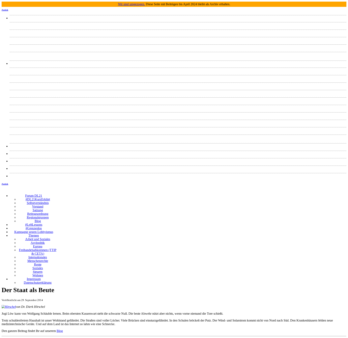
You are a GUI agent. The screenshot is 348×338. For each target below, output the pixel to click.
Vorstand (178, 40)
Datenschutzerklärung (178, 176)
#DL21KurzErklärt (178, 25)
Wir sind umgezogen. (131, 4)
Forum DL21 (178, 18)
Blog (178, 55)
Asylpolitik (178, 78)
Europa (178, 85)
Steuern (178, 130)
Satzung (178, 47)
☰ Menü (202, 192)
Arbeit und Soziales (178, 70)
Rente (178, 115)
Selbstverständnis (178, 32)
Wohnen (178, 137)
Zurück (5, 10)
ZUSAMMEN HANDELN (178, 161)
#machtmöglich (178, 153)
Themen (178, 63)
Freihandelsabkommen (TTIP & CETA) (178, 93)
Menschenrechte (178, 107)
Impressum (178, 168)
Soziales (178, 122)
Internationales (178, 100)
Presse (178, 146)
